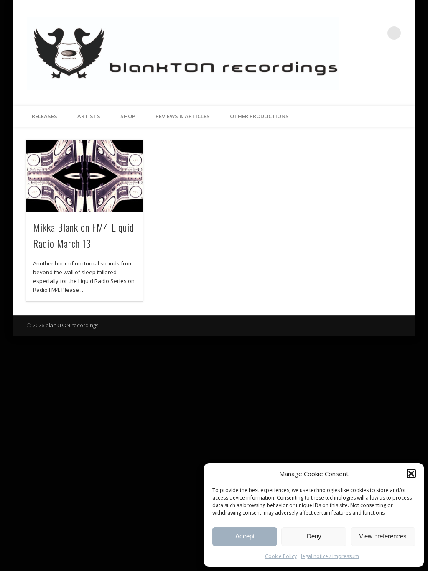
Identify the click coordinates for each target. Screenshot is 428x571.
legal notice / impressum (330, 556)
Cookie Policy (281, 556)
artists (88, 116)
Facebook (360, 33)
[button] (411, 473)
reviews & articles (182, 116)
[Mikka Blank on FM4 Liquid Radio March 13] (84, 176)
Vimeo (377, 33)
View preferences (383, 536)
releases (44, 116)
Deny (314, 536)
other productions (259, 116)
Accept (245, 536)
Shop (127, 116)
